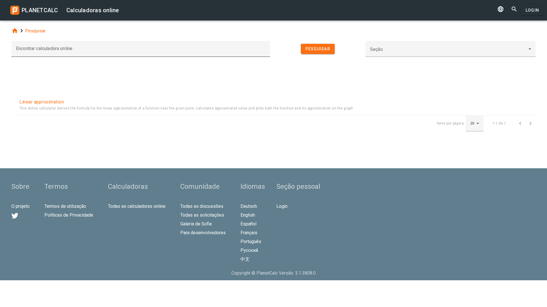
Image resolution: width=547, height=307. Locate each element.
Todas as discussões (201, 206)
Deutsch (248, 206)
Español (248, 224)
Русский (249, 250)
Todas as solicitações (202, 215)
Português (250, 241)
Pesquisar (35, 31)
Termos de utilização (65, 206)
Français (248, 232)
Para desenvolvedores (203, 232)
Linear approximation (41, 102)
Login (532, 10)
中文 (245, 259)
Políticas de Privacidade (68, 215)
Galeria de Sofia (196, 224)
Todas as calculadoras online (137, 206)
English (247, 215)
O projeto (20, 206)
